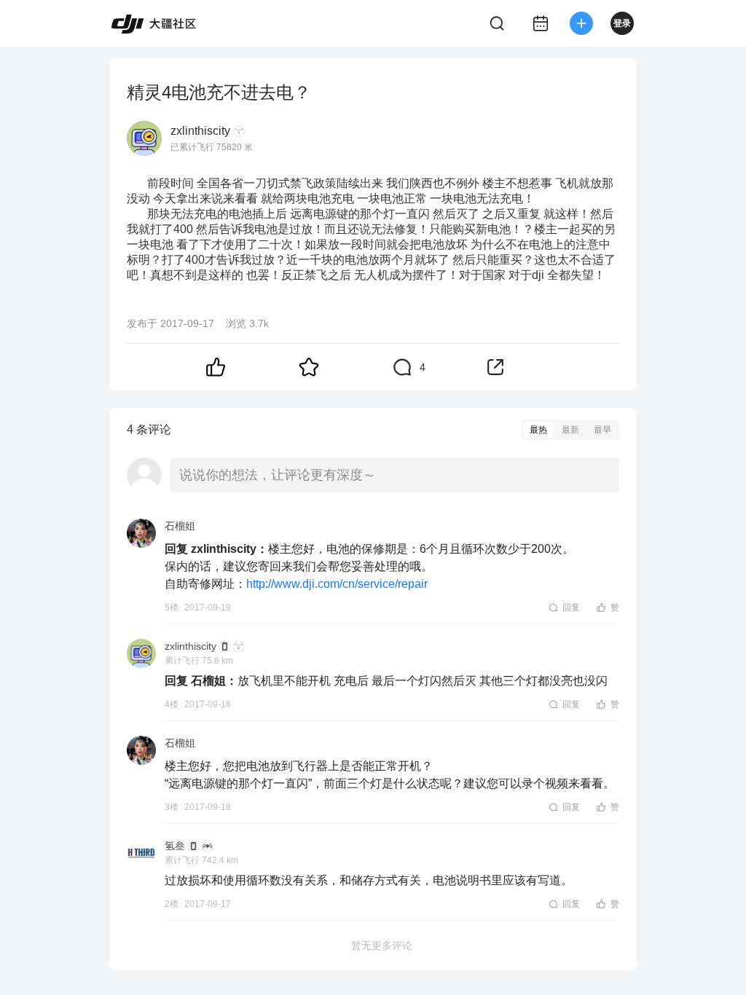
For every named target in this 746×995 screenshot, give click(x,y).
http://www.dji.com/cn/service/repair (337, 584)
